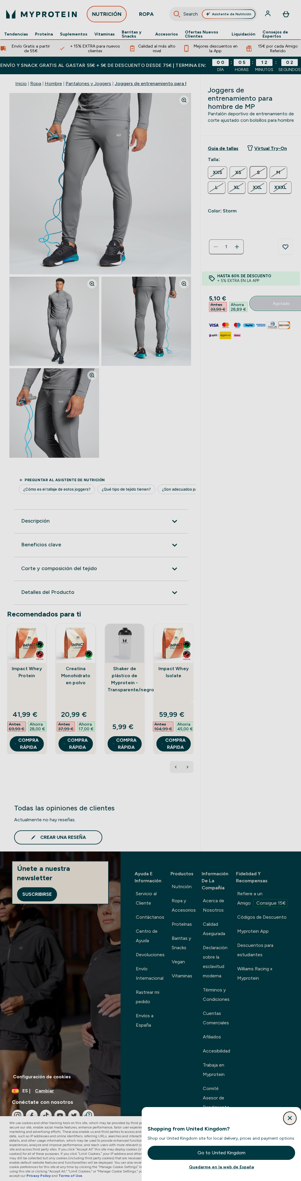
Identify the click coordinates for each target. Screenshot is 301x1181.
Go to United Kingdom (221, 1152)
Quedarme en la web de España (221, 1167)
